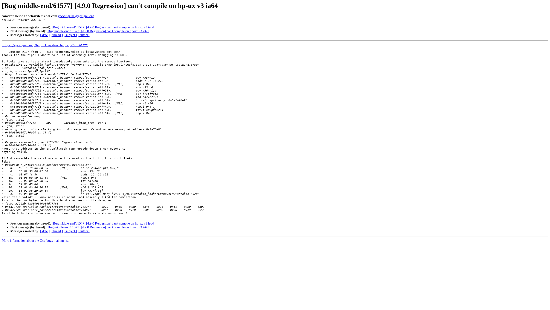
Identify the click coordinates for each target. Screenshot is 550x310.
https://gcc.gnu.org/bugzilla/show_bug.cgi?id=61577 (45, 45)
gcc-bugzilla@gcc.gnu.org (76, 16)
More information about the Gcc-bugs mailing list (35, 240)
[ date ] (45, 35)
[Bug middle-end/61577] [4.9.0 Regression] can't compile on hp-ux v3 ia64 (103, 27)
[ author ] (84, 35)
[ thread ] (56, 35)
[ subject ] (70, 35)
